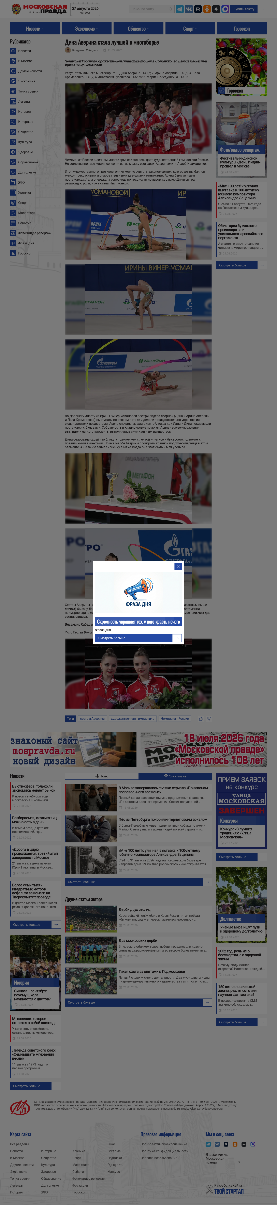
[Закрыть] (178, 566)
